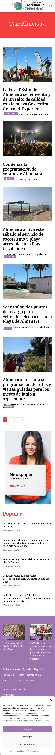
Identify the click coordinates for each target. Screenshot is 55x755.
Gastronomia (11, 113)
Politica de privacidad (36, 751)
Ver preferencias (27, 744)
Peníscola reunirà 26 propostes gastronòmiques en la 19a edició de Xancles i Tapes (27, 578)
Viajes (7, 328)
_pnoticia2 (8, 638)
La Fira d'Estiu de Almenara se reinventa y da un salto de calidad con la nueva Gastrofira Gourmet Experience (26, 99)
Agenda (8, 178)
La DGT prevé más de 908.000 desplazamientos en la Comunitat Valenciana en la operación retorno (26, 598)
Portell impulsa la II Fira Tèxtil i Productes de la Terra (13, 646)
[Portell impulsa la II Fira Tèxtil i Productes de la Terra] (14, 632)
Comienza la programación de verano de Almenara (22, 169)
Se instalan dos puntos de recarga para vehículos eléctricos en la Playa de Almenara (27, 314)
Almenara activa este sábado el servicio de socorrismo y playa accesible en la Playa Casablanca (23, 239)
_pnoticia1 (36, 638)
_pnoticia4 (9, 256)
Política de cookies (16, 751)
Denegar (27, 736)
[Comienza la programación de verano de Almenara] (27, 138)
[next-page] (22, 419)
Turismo (8, 406)
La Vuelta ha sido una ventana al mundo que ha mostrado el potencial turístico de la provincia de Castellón (26, 543)
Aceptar (27, 729)
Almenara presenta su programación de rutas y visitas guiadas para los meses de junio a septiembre (27, 389)
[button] (50, 699)
